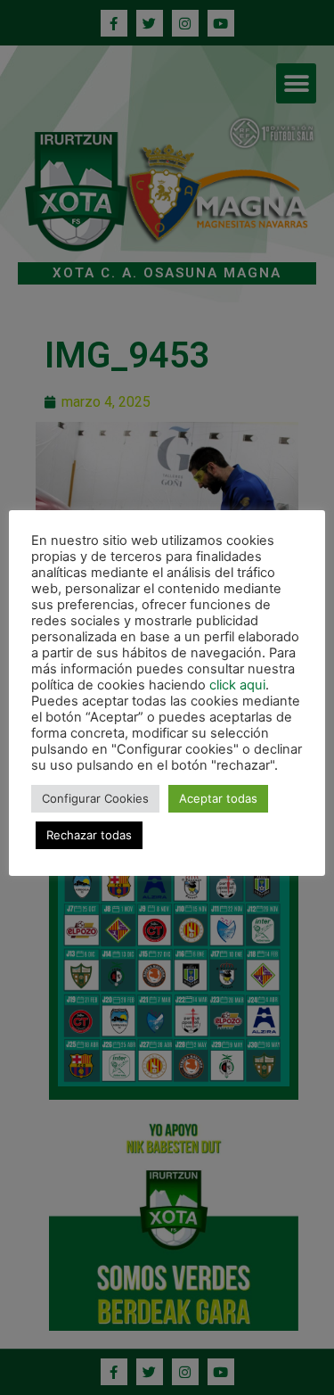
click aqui (237, 685)
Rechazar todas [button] (89, 835)
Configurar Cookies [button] (95, 798)
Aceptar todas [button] (218, 798)
